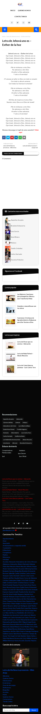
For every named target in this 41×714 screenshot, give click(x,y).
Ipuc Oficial (22, 456)
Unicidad (6, 559)
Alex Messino (11, 566)
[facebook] (11, 22)
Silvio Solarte (15, 433)
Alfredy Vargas (32, 566)
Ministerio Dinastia (9, 624)
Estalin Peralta (19, 592)
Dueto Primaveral (30, 587)
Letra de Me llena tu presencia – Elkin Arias (18, 671)
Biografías (18, 571)
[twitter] (17, 22)
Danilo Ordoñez (16, 248)
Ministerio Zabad (8, 627)
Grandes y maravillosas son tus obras (26, 307)
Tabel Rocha (17, 634)
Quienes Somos (24, 10)
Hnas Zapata (26, 601)
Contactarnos (7, 699)
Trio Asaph (11, 636)
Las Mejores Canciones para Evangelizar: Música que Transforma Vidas (25, 296)
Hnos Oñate (11, 603)
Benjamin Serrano (9, 571)
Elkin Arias (24, 590)
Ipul (3, 456)
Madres (5, 555)
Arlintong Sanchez (30, 569)
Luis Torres (17, 620)
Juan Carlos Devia (9, 610)
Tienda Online (7, 701)
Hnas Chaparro (8, 601)
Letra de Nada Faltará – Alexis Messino (25, 355)
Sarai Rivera (14, 237)
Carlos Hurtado (16, 254)
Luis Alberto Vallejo (24, 426)
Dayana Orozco (18, 585)
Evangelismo (7, 552)
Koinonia (6, 433)
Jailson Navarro (8, 606)
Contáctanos (20, 16)
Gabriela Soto (28, 594)
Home (5, 694)
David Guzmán (7, 585)
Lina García (6, 443)
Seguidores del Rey (9, 631)
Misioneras (6, 557)
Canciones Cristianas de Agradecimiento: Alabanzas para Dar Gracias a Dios (26, 320)
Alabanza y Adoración (10, 564)
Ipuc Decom (22, 453)
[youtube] (29, 22)
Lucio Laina (23, 615)
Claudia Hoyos (19, 578)
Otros (32, 627)
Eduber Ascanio (8, 590)
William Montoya (8, 640)
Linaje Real (32, 610)
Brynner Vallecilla (8, 573)
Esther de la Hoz (29, 592)
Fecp (4, 594)
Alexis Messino (27, 439)
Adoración (19, 419)
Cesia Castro (29, 576)
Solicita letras (7, 681)
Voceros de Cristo (20, 638)
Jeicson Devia (7, 608)
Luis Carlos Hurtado (14, 617)
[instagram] (23, 22)
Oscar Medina (24, 627)
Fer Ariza (9, 594)
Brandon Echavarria (17, 226)
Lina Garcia (14, 231)
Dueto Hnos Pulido (17, 587)
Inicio (12, 10)
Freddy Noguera (22, 429)
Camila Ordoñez (20, 573)
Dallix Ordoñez (8, 583)
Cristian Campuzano (9, 580)
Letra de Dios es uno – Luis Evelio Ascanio (16, 509)
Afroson (14, 443)
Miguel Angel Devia (29, 622)
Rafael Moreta (12, 629)
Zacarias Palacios (17, 260)
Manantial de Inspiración (29, 620)
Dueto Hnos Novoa (8, 429)
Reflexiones (22, 629)
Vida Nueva (10, 638)
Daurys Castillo (29, 583)
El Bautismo (7, 550)
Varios (29, 636)
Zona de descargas (9, 685)
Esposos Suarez (8, 592)
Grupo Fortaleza (20, 596)
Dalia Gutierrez (30, 580)
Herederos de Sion (20, 599)
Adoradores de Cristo (9, 426)
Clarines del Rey (8, 422)
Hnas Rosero (17, 601)
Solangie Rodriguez (31, 631)
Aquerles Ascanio (17, 220)
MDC (20, 622)
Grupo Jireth (30, 596)
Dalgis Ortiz (21, 580)
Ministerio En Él (21, 624)
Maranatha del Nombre (10, 622)
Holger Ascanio (21, 603)
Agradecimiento (8, 539)
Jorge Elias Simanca (30, 608)
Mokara (13, 243)
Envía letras (7, 683)
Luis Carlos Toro (26, 433)
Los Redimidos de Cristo (23, 613)
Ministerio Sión (32, 624)
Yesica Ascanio (19, 640)
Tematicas (25, 634)
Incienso (29, 603)
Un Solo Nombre (20, 636)
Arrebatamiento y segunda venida (14, 545)
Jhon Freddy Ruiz (18, 608)
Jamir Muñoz (32, 606)
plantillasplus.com (9, 530)
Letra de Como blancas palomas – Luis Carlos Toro (26, 366)
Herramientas (31, 599)
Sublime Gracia (8, 634)
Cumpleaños (7, 548)
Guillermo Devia (19, 436)
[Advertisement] (16, 396)
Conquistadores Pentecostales (7, 452)
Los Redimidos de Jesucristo (11, 439)
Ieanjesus (22, 450)
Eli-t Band (17, 590)
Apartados (6, 543)
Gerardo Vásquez (9, 596)
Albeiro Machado (23, 564)
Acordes (6, 562)
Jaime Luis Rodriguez (20, 606)
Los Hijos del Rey (8, 613)
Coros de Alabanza (30, 578)
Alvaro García (7, 569)
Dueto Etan (27, 585)
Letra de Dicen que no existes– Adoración (24, 343)
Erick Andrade (33, 590)
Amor (4, 541)
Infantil (35, 603)
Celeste (17, 422)
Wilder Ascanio (32, 638)
